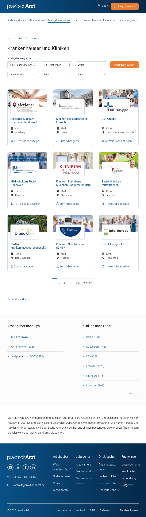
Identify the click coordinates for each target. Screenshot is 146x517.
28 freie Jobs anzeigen (27, 141)
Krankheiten (128, 471)
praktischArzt (15, 38)
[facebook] (26, 467)
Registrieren (125, 6)
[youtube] (10, 467)
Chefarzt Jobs (107, 490)
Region (47, 74)
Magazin (96, 20)
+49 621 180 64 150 (24, 477)
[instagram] (18, 467)
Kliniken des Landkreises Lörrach (72, 120)
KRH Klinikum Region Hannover (23, 183)
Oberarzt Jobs (107, 483)
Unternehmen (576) (22, 346)
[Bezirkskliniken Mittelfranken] (118, 160)
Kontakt (80, 510)
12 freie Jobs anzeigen (27, 203)
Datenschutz (107, 510)
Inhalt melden (19, 299)
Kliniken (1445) (20, 337)
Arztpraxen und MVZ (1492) (27, 356)
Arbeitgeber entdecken (59, 20)
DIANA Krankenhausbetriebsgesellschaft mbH (28, 246)
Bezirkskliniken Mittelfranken (111, 183)
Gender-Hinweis (129, 510)
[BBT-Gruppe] (118, 98)
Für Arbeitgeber (127, 20)
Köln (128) (92, 356)
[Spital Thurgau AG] (118, 223)
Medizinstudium (85, 471)
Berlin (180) (93, 337)
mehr (132, 393)
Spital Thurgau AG (113, 244)
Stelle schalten (62, 476)
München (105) (95, 385)
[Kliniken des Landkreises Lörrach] (73, 98)
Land (80, 74)
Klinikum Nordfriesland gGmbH (70, 246)
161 (78, 282)
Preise (57, 483)
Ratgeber (107, 20)
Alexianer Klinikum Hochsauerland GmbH (24, 120)
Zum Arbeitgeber (69, 141)
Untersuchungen (131, 464)
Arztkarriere (81, 20)
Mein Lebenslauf (37, 20)
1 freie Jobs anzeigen (117, 203)
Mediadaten (60, 490)
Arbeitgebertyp (17, 74)
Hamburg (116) (95, 375)
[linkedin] (33, 467)
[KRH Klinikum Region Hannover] (27, 160)
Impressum (64, 510)
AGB (92, 510)
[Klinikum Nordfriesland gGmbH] (73, 223)
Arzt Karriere (83, 464)
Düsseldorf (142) (96, 346)
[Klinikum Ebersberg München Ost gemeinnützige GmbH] (73, 160)
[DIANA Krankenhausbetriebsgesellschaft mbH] (27, 223)
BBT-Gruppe (109, 119)
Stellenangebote (15, 20)
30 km (81, 64)
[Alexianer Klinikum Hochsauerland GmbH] (27, 98)
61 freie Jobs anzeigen (118, 141)
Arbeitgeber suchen (124, 64)
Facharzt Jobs (107, 476)
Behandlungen (130, 478)
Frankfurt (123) (95, 366)
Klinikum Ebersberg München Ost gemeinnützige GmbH (74, 183)
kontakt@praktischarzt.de (28, 485)
